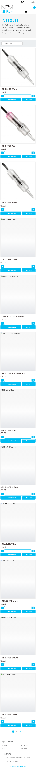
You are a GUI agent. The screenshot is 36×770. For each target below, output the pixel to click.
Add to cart (12, 99)
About (4, 748)
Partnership (24, 745)
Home (4, 745)
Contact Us (24, 748)
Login (33, 2)
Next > (21, 732)
